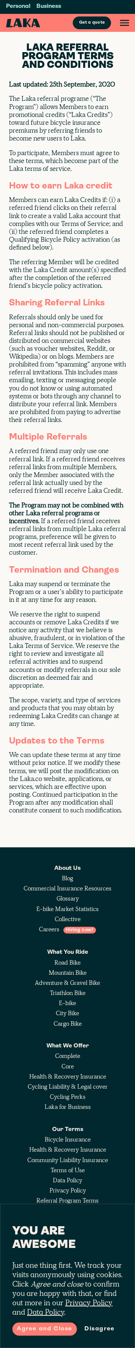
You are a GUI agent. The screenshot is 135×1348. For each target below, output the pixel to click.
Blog (67, 878)
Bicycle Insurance (68, 1139)
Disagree (99, 1329)
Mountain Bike (68, 972)
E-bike (67, 1003)
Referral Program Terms (67, 1200)
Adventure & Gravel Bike (67, 982)
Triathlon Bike (68, 992)
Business (48, 6)
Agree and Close (44, 1329)
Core (68, 1066)
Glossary (68, 898)
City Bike (67, 1013)
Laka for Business (68, 1106)
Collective (68, 919)
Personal (18, 6)
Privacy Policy (68, 1190)
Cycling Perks (68, 1096)
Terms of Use (68, 1170)
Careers (66, 929)
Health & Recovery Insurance (67, 1076)
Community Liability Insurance (67, 1160)
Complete (67, 1055)
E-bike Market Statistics (67, 909)
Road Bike (67, 962)
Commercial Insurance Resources (67, 888)
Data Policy (67, 1180)
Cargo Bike (68, 1023)
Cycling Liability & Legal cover (68, 1086)
